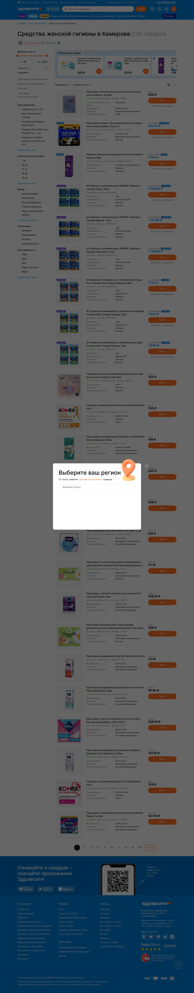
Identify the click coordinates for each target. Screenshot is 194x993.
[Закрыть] (147, 466)
